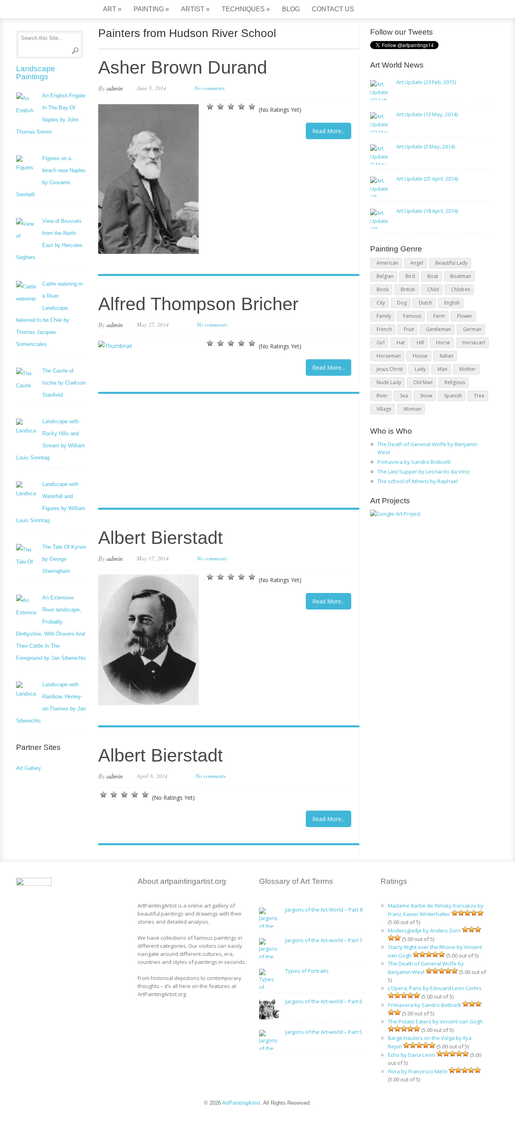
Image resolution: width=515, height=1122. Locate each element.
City (381, 302)
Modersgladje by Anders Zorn (424, 930)
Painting (151, 9)
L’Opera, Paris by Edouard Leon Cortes (435, 988)
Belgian (385, 276)
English (452, 302)
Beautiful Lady (451, 262)
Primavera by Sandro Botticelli (414, 461)
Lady (420, 369)
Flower (464, 316)
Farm (439, 316)
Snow (426, 395)
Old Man (423, 382)
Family (384, 316)
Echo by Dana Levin (411, 1054)
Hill (420, 342)
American (387, 262)
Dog (402, 302)
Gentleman (438, 329)
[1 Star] (210, 106)
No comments (209, 88)
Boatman (460, 276)
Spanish (453, 395)
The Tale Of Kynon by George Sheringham (64, 559)
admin (115, 88)
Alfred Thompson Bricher (198, 304)
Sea (404, 395)
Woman (412, 409)
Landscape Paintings (35, 72)
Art (112, 9)
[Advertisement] (224, 452)
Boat (432, 276)
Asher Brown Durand (182, 67)
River (382, 395)
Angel (416, 262)
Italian (446, 355)
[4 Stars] (241, 106)
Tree (479, 395)
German (472, 329)
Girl (381, 342)
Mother (467, 369)
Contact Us (333, 9)
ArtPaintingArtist (47, 10)
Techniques (246, 9)
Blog (291, 9)
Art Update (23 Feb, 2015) (426, 82)
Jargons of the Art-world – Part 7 (323, 940)
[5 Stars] (252, 106)
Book (383, 289)
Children (460, 289)
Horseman (389, 355)
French (384, 329)
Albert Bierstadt (160, 537)
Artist (195, 9)
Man (442, 369)
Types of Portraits (307, 970)
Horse (443, 342)
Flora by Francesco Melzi (417, 1071)
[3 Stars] (231, 106)
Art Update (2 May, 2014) (425, 146)
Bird (410, 276)
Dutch (425, 302)
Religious (455, 382)
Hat (401, 342)
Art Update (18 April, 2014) (427, 210)
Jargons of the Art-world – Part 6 (323, 1001)
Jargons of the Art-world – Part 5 (323, 1032)
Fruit (409, 329)
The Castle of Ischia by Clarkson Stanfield (64, 383)
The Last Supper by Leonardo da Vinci (423, 471)
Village (384, 409)
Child (433, 289)
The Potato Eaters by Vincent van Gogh (435, 1021)
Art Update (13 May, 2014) (426, 114)
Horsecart (473, 342)
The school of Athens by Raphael (417, 481)
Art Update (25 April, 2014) (427, 178)
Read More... (328, 131)
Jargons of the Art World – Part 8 (324, 909)
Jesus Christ (390, 369)
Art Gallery (28, 768)
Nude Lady (389, 382)
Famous (412, 316)
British (408, 289)
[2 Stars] (220, 106)
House (420, 355)
